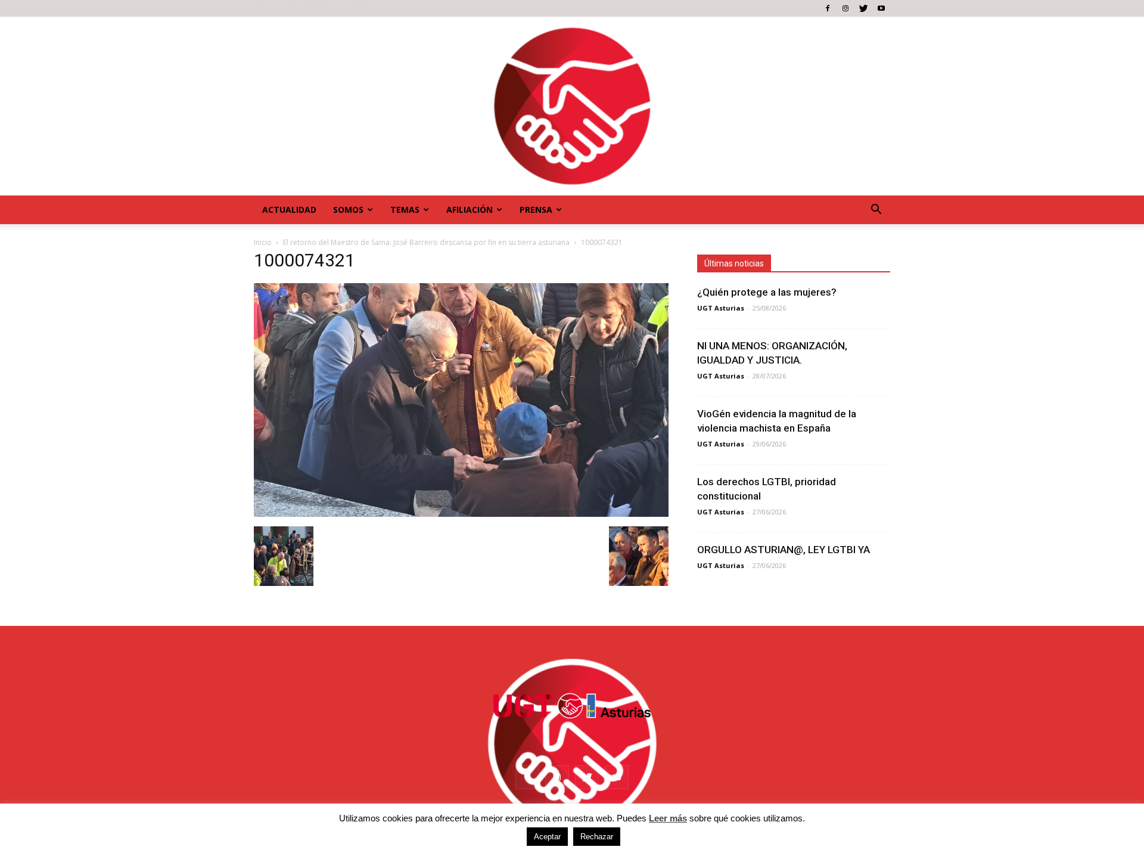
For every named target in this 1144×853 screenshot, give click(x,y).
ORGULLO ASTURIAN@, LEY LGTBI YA (783, 550)
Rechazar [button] (596, 836)
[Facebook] (828, 8)
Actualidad (289, 209)
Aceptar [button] (547, 836)
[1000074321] (461, 514)
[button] (876, 210)
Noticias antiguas (373, 8)
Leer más (668, 818)
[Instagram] (845, 8)
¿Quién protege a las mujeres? (767, 292)
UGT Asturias (720, 307)
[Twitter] (863, 8)
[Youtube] (881, 8)
